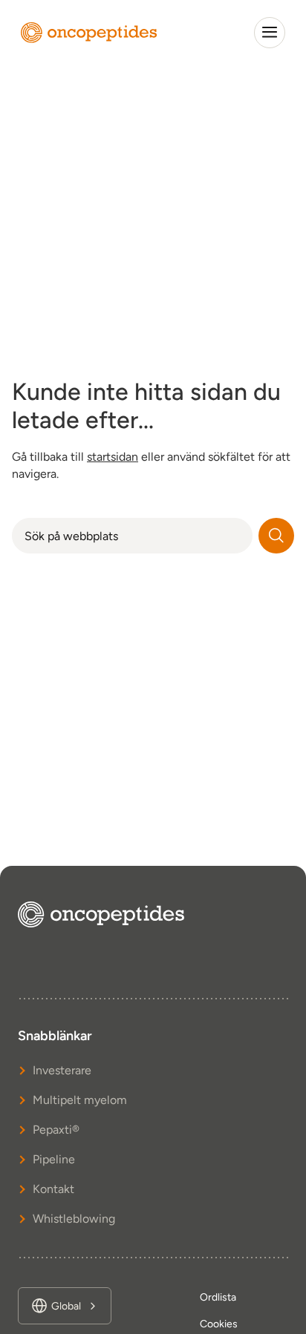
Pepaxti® (56, 1130)
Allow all (153, 867)
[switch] (268, 711)
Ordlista (218, 1297)
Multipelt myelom (80, 1100)
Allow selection (153, 908)
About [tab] (251, 415)
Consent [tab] (55, 415)
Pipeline (54, 1159)
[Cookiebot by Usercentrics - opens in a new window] (224, 374)
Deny (153, 950)
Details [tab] (153, 415)
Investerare (62, 1070)
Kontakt (53, 1189)
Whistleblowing (74, 1219)
